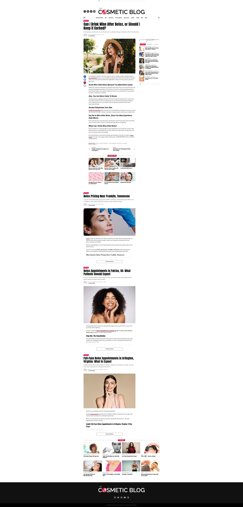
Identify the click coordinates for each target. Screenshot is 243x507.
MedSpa (132, 17)
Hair (106, 17)
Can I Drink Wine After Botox (115, 143)
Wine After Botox (93, 144)
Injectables (111, 17)
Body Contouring (99, 17)
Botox (98, 143)
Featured (125, 143)
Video (142, 17)
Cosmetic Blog (92, 35)
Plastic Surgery (118, 17)
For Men (137, 17)
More (146, 17)
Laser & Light (126, 17)
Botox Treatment (104, 143)
